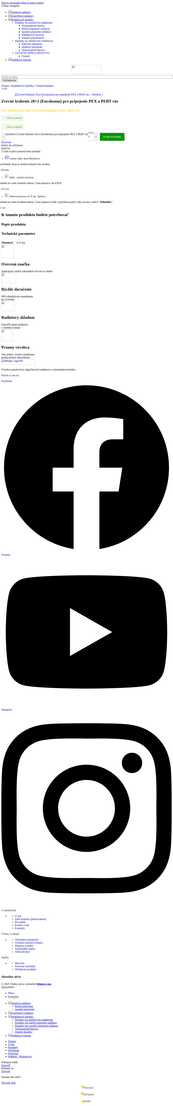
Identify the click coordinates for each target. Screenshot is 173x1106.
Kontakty (20, 928)
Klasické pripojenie (32, 43)
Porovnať (13, 1053)
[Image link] (18, 363)
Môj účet (19, 963)
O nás (18, 916)
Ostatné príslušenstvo (33, 37)
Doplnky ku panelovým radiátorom (33, 22)
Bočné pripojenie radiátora (36, 28)
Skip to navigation (11, 2)
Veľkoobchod (22, 951)
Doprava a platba (24, 945)
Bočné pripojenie (24, 1006)
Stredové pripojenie (32, 47)
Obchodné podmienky (27, 939)
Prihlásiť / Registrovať (20, 1056)
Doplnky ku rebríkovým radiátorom (34, 40)
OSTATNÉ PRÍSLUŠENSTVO (32, 53)
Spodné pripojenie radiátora (36, 31)
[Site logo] (87, 73)
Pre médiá (20, 922)
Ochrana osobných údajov (29, 942)
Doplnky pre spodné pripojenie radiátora (36, 1025)
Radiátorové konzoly (33, 34)
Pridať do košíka (112, 136)
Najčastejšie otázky (25, 948)
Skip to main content (32, 2)
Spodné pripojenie (24, 1009)
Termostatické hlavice (33, 25)
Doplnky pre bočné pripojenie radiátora (36, 1022)
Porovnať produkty (25, 966)
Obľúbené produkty (25, 969)
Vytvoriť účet (8, 1082)
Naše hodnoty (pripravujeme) (30, 919)
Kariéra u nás (22, 925)
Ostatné (26, 56)
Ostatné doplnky (23, 1031)
